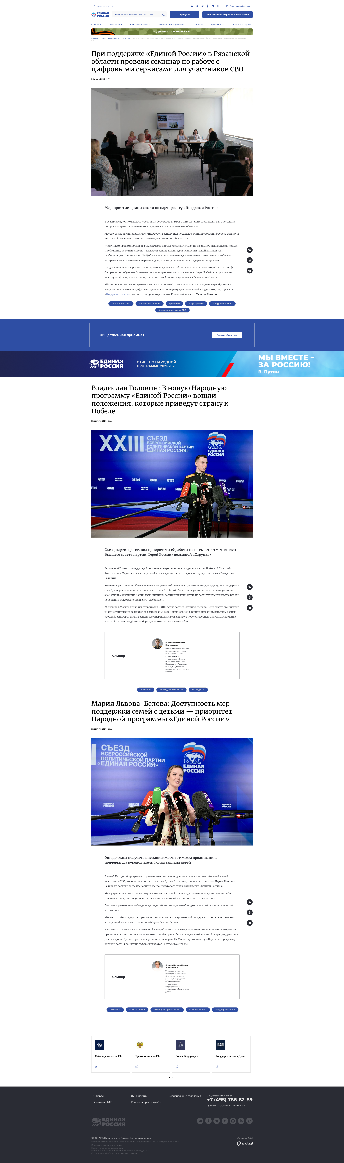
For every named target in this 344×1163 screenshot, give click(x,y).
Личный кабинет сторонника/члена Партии (227, 14)
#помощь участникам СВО (172, 310)
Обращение (184, 14)
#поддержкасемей (225, 1009)
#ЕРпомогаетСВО (121, 303)
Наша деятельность (140, 24)
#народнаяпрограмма (171, 690)
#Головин (146, 690)
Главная (94, 38)
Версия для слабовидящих (240, 6)
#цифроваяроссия (222, 303)
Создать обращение (227, 335)
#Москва (115, 1009)
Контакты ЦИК (102, 1102)
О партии (96, 24)
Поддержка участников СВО (172, 31)
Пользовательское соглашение (107, 1145)
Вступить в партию (241, 24)
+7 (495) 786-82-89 (230, 1100)
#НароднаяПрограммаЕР (167, 1009)
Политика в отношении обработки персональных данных (119, 1151)
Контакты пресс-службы (146, 1102)
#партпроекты (196, 303)
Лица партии (115, 24)
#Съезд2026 (198, 690)
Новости (126, 38)
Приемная (197, 24)
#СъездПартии (137, 1009)
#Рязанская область (149, 303)
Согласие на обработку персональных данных (114, 1153)
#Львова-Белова (198, 1009)
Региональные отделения (171, 24)
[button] (169, 1077)
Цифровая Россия (117, 294)
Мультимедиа (217, 24)
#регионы (174, 303)
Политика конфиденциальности (107, 1148)
